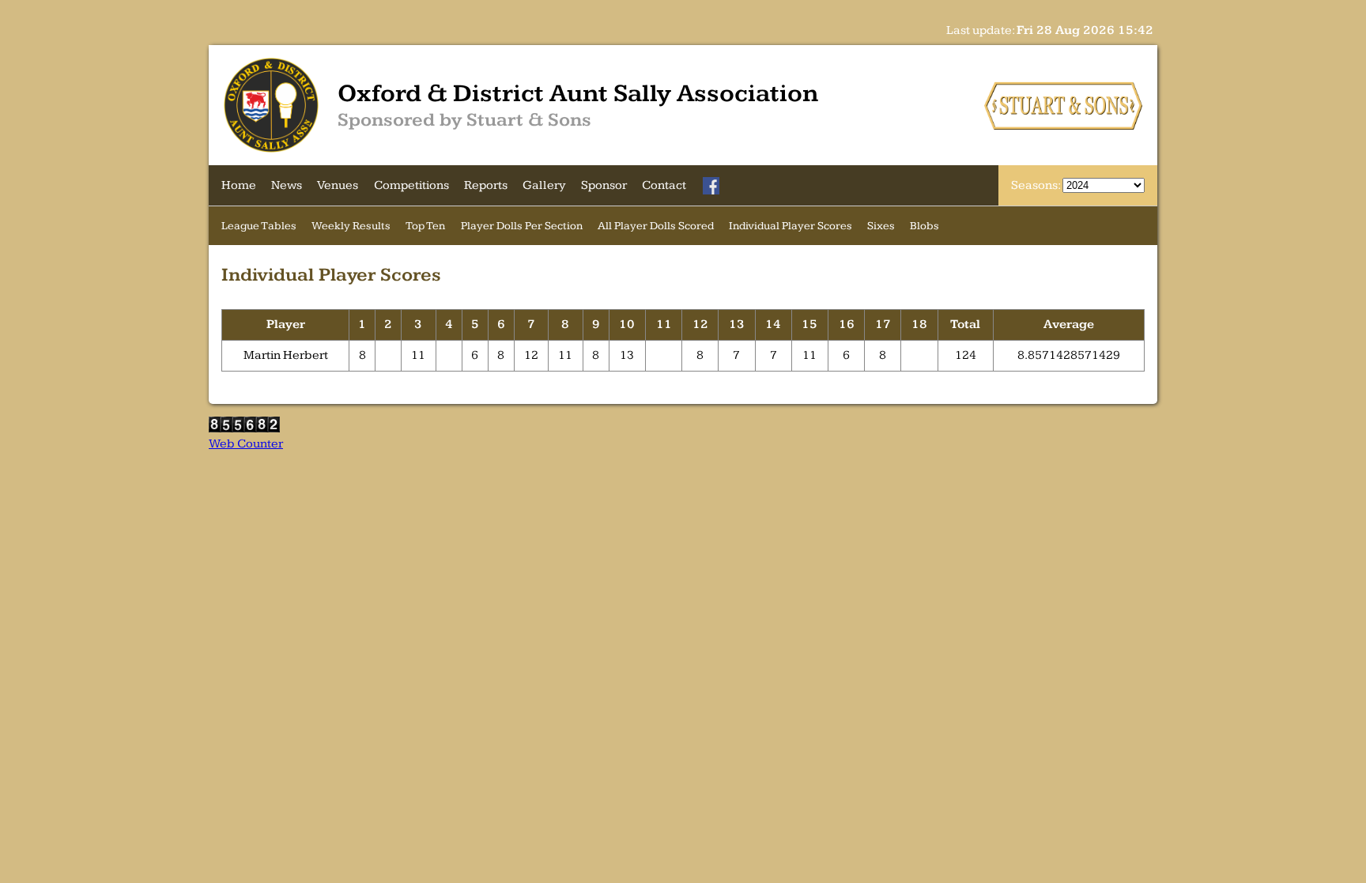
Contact (664, 185)
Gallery (544, 185)
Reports (486, 185)
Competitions (411, 185)
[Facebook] (711, 185)
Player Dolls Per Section (522, 225)
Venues (337, 185)
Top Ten (425, 225)
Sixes (881, 225)
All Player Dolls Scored (656, 225)
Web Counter (246, 443)
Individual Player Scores (790, 225)
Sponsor (604, 185)
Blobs (924, 225)
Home (238, 185)
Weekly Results (351, 225)
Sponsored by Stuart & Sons (464, 120)
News (286, 185)
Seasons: (1036, 185)
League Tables (258, 225)
